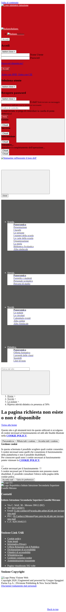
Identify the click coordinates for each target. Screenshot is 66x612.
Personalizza (8, 441)
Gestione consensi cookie (19, 558)
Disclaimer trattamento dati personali (19, 586)
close (4, 196)
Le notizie (12, 401)
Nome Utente (36, 54)
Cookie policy (14, 538)
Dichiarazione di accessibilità (21, 549)
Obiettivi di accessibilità (18, 552)
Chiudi (5, 125)
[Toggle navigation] (25, 182)
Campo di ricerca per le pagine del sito (19, 366)
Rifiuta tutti (26, 441)
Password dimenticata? (12, 63)
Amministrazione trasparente (21, 560)
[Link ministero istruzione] (14, 5)
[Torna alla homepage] (19, 158)
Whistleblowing (15, 555)
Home (10, 396)
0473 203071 (18, 508)
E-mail (33, 102)
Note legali (12, 541)
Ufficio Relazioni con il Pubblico (23, 547)
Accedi (5, 39)
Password (35, 58)
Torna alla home (9, 425)
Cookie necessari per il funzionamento (20, 468)
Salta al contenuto (9, 2)
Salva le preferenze (25, 480)
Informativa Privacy (17, 544)
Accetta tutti (48, 441)
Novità (10, 399)
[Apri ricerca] (40, 130)
